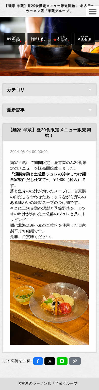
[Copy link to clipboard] (75, 361)
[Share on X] (49, 361)
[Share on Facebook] (38, 361)
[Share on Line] (62, 361)
